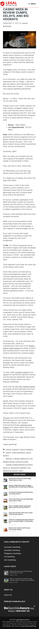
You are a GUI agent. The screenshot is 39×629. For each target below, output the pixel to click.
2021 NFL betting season (25, 387)
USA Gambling (10, 560)
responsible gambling (28, 626)
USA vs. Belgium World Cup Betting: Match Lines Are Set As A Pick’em (20, 506)
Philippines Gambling (12, 553)
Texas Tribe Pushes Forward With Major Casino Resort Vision (21, 499)
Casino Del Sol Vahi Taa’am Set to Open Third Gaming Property (21, 513)
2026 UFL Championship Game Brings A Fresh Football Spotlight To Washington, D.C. (21, 521)
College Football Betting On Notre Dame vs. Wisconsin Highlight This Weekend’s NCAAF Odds (18, 468)
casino (8, 453)
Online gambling (18, 453)
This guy (6, 418)
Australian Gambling (12, 547)
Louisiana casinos (22, 372)
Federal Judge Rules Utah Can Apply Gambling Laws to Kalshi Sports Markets (21, 486)
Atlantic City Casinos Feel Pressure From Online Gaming (19, 528)
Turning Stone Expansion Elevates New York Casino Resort (21, 493)
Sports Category (26, 449)
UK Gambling (9, 557)
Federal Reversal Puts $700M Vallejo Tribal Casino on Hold (20, 479)
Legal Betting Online (22, 620)
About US (8, 595)
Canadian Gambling (12, 550)
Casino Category (12, 449)
